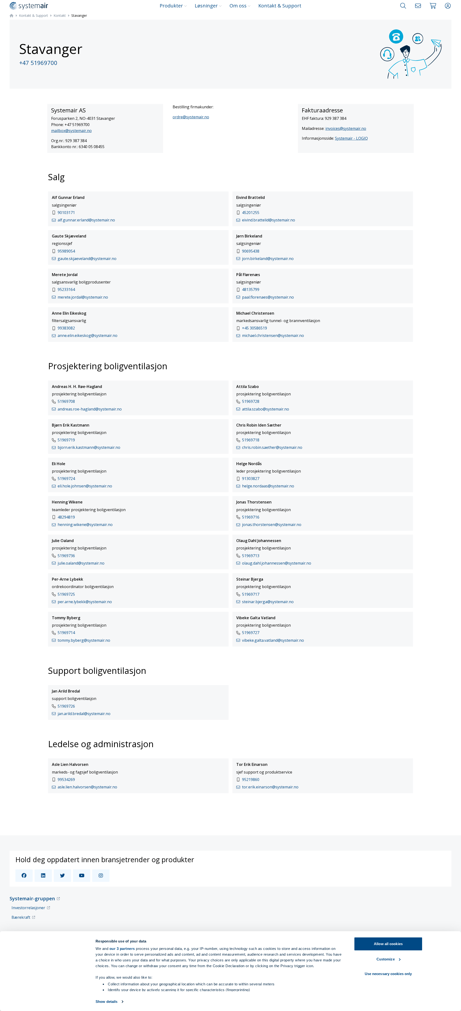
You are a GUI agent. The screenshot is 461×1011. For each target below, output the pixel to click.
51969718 (250, 440)
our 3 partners (122, 949)
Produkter (171, 5)
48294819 (66, 517)
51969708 (66, 401)
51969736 (66, 555)
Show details (106, 1001)
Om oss (238, 5)
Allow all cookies (388, 944)
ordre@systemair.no (191, 117)
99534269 (66, 779)
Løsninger (206, 5)
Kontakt (60, 15)
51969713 (250, 555)
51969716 (250, 517)
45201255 (250, 212)
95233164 (66, 289)
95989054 (66, 251)
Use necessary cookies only (388, 974)
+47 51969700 (38, 63)
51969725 (66, 594)
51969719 (66, 440)
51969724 (66, 478)
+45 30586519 (254, 328)
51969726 (66, 706)
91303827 (250, 478)
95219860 (250, 779)
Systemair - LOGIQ (351, 138)
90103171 (66, 212)
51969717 (250, 594)
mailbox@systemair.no (71, 130)
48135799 (250, 289)
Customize (385, 959)
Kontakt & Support (279, 5)
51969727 (250, 632)
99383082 (66, 328)
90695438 (250, 251)
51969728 (250, 401)
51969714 (66, 632)
